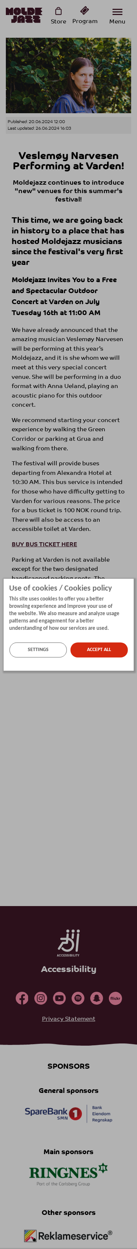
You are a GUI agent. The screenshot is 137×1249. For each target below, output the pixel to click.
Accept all (99, 650)
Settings (38, 650)
